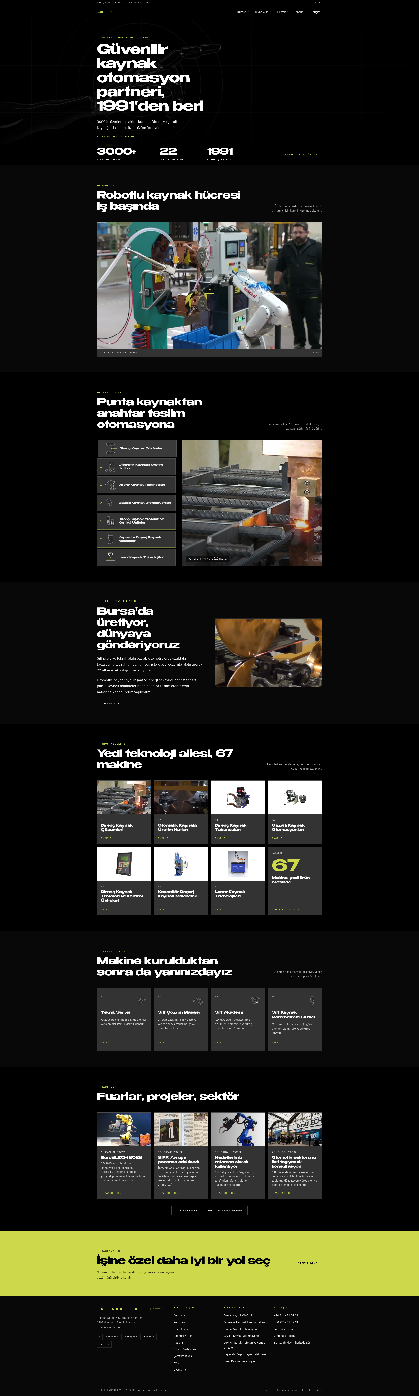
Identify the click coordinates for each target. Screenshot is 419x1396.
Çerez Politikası (182, 1376)
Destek (281, 12)
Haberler (299, 12)
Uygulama (179, 1390)
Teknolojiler (262, 12)
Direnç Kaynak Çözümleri (239, 1336)
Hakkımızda (110, 723)
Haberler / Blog (182, 1356)
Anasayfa (179, 1336)
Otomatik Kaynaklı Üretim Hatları (244, 1342)
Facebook (112, 1356)
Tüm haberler (186, 1230)
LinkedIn (149, 1356)
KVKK (177, 1383)
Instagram (130, 1356)
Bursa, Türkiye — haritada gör (292, 1363)
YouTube (104, 1364)
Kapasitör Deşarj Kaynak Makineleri (245, 1375)
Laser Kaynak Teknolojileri (240, 1381)
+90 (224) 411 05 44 (111, 2)
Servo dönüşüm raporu (225, 1230)
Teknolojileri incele (300, 174)
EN (320, 2)
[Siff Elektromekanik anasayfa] (105, 11)
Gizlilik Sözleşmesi (185, 1369)
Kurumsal (241, 12)
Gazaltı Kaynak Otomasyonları (242, 1356)
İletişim (315, 12)
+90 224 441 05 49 (286, 1342)
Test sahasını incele (114, 160)
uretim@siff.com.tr (286, 1356)
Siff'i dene (307, 1283)
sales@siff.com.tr (142, 2)
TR (315, 2)
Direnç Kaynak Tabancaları (240, 1349)
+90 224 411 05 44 (286, 1336)
